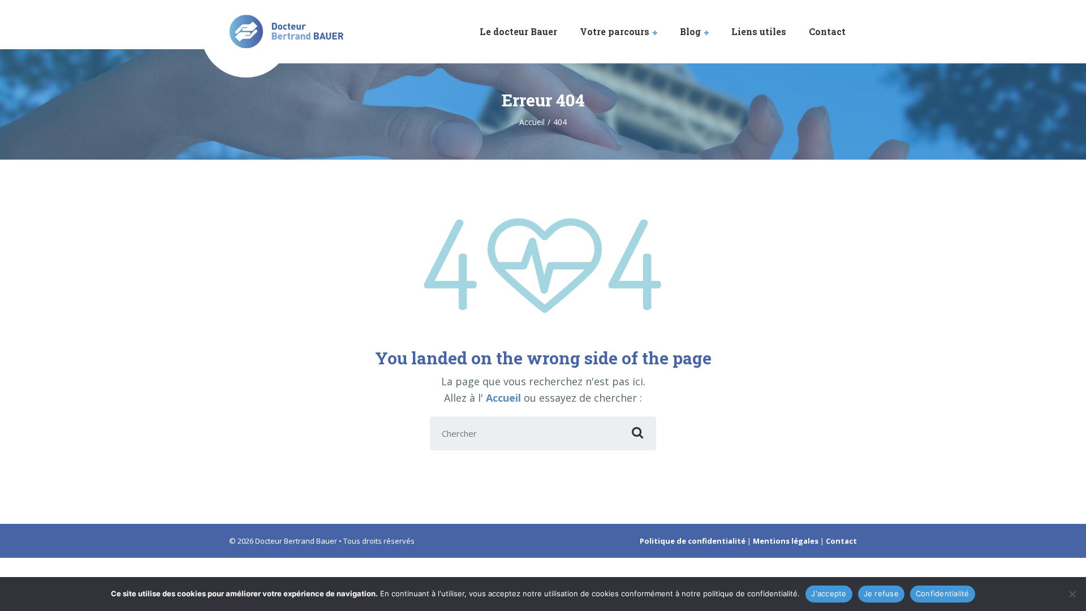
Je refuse (881, 593)
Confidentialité (942, 593)
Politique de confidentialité (692, 541)
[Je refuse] (1072, 594)
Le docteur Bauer (518, 31)
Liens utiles (758, 31)
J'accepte (828, 593)
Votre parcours (614, 31)
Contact (827, 31)
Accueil (505, 398)
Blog (690, 31)
